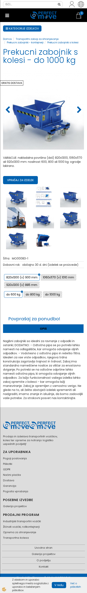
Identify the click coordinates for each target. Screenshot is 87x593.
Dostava (8, 480)
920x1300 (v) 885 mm (21, 285)
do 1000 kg (52, 294)
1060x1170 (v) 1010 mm (58, 277)
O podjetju (44, 560)
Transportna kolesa (16, 538)
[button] (79, 110)
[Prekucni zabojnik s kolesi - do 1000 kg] (16, 197)
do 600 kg (13, 294)
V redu (59, 585)
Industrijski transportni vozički (22, 521)
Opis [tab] (43, 329)
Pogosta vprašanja (15, 491)
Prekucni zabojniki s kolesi (63, 42)
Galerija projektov (15, 506)
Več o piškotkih (75, 585)
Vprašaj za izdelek (20, 180)
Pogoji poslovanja (15, 458)
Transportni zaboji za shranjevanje (37, 39)
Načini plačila (12, 475)
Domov (7, 39)
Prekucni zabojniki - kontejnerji (25, 42)
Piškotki (7, 464)
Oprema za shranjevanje (19, 532)
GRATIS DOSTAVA (11, 83)
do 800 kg (33, 294)
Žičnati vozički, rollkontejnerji (21, 527)
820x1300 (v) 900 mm (21, 277)
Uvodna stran (43, 548)
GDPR (6, 469)
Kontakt (43, 567)
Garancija (9, 486)
